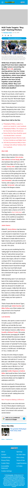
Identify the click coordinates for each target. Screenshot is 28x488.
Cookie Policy (5, 463)
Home (3, 439)
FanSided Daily (5, 457)
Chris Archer (19, 157)
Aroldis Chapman (12, 371)
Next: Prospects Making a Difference (13, 399)
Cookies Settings (6, 471)
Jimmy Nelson (11, 229)
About (3, 452)
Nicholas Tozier (7, 32)
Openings (19, 452)
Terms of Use (20, 460)
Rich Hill (10, 69)
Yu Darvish (11, 185)
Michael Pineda (13, 332)
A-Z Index (19, 466)
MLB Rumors (9, 439)
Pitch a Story (20, 457)
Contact (3, 454)
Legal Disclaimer (21, 463)
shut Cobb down (17, 212)
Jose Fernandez (7, 180)
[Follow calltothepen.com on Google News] (24, 418)
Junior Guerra (6, 225)
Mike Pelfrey (6, 308)
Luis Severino (6, 317)
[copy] (11, 35)
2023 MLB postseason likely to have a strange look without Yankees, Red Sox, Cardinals (14, 145)
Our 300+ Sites (21, 454)
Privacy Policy (5, 460)
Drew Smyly (16, 159)
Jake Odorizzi (6, 159)
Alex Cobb (5, 151)
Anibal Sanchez (17, 306)
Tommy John (10, 166)
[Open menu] (2, 2)
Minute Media (10, 475)
